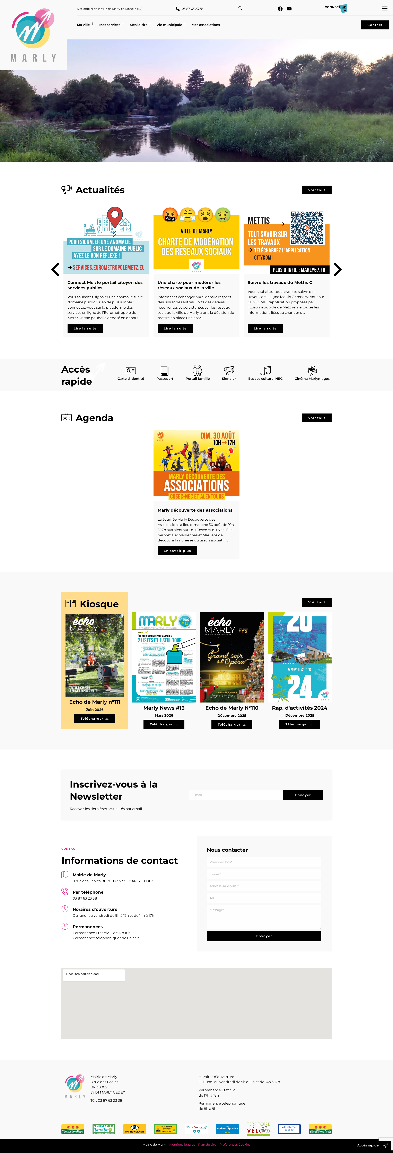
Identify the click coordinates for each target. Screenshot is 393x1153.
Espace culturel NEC (265, 379)
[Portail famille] (198, 370)
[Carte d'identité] (131, 370)
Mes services (109, 25)
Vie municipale (169, 25)
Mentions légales (182, 1144)
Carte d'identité (130, 379)
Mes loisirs (138, 25)
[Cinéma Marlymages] (312, 370)
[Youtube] (289, 8)
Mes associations (206, 25)
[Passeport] (165, 370)
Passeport (164, 379)
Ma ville (83, 25)
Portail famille (198, 379)
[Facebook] (280, 8)
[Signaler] (229, 370)
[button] (240, 9)
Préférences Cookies (234, 1144)
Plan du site (207, 1144)
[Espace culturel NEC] (265, 370)
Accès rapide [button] (368, 1145)
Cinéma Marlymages (312, 379)
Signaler (229, 379)
